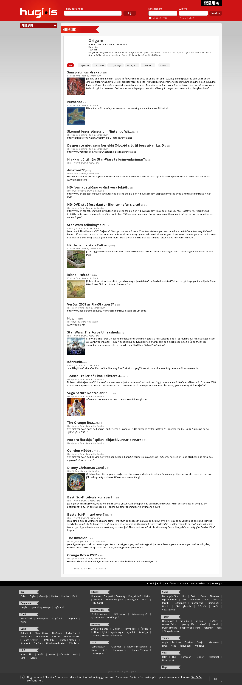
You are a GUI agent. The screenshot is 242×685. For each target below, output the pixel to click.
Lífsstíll (95, 591)
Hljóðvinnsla (119, 614)
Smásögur (144, 632)
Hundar (65, 596)
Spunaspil (25, 643)
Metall (215, 624)
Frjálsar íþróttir (169, 599)
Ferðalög (120, 596)
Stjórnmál (199, 52)
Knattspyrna (197, 602)
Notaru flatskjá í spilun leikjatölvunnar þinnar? (104, 440)
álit (164, 65)
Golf (184, 599)
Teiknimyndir (121, 52)
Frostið (150, 583)
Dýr (22, 591)
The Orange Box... (81, 422)
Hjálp (159, 583)
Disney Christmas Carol (85, 468)
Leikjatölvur (74, 208)
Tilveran (33, 657)
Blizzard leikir (41, 633)
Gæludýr (43, 596)
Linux (164, 645)
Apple (165, 642)
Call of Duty (72, 633)
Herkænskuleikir (72, 636)
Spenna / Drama (140, 650)
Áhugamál (27, 26)
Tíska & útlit (97, 602)
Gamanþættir (98, 646)
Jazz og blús (188, 624)
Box (184, 596)
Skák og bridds (183, 606)
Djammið (189, 52)
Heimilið (98, 599)
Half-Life (56, 636)
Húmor (52, 654)
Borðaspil (57, 633)
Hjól (207, 599)
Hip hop (199, 621)
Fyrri (76, 568)
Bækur (116, 628)
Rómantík (64, 654)
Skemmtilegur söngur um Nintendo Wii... (99, 131)
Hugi (164, 667)
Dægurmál (134, 52)
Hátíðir (71, 471)
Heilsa (104, 55)
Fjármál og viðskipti (41, 607)
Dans (203, 596)
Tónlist (165, 616)
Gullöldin (184, 621)
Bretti (193, 596)
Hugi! (71, 318)
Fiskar (23, 596)
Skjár (94, 642)
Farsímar (176, 642)
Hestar (54, 596)
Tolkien (71, 75)
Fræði (23, 614)
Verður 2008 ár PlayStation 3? (90, 304)
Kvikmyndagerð (136, 55)
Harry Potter (130, 628)
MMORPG (49, 639)
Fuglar (125, 55)
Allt (70, 65)
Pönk (197, 627)
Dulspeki (144, 52)
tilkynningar (115, 65)
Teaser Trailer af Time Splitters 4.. (94, 376)
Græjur (200, 642)
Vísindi (24, 621)
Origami (96, 40)
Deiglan (24, 607)
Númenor (74, 102)
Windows (199, 645)
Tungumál (72, 618)
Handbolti (166, 52)
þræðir (99, 65)
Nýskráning (211, 3)
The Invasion (77, 538)
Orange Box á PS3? (82, 555)
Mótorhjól (214, 656)
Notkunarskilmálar (200, 583)
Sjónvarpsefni (119, 650)
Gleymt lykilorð (186, 18)
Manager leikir (31, 639)
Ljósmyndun (97, 617)
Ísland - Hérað (78, 275)
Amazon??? (76, 170)
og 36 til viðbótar (153, 55)
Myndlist (131, 632)
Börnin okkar (27, 654)
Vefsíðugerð (113, 617)
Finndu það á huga (74, 8)
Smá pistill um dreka (83, 72)
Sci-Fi (70, 162)
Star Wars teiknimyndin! (86, 225)
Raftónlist (208, 627)
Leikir (23, 628)
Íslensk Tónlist (169, 624)
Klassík (203, 624)
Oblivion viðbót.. (80, 450)
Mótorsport (168, 660)
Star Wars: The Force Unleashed (92, 332)
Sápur (94, 650)
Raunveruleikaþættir (137, 646)
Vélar (164, 652)
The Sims (38, 643)
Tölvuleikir (74, 643)
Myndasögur (115, 55)
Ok (215, 679)
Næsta (102, 568)
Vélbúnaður (185, 645)
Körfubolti (214, 602)
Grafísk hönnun (99, 614)
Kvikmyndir (178, 52)
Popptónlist (186, 627)
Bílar (164, 656)
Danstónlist (155, 52)
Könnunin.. (75, 362)
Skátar (145, 599)
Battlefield (26, 633)
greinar (84, 65)
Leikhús (95, 632)
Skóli (98, 55)
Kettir (75, 596)
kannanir (147, 65)
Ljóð (104, 632)
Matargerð (132, 599)
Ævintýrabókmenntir (112, 635)
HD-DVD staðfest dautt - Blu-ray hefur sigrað (103, 204)
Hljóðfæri (213, 621)
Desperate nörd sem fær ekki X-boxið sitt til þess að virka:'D (115, 145)
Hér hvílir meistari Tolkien (88, 245)
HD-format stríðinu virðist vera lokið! (97, 187)
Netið (70, 173)
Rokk (219, 627)
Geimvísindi (26, 618)
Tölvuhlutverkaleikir (55, 643)
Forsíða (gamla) (75, 134)
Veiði (215, 606)
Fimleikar (214, 596)
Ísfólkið (144, 628)
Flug (174, 656)
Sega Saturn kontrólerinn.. (88, 393)
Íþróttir (165, 602)
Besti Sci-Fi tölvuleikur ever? (89, 497)
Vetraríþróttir (169, 609)
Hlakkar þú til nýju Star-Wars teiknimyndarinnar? (106, 159)
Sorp (70, 321)
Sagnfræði (57, 618)
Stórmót (202, 606)
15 (95, 568)
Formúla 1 (186, 656)
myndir (132, 65)
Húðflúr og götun (114, 599)
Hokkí (216, 599)
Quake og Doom (68, 639)
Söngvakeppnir (106, 52)
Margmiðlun (97, 609)
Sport (165, 591)
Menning (95, 624)
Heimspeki (42, 618)
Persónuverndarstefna (176, 583)
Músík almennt (169, 627)
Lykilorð (183, 8)
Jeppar (200, 656)
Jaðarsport (180, 602)
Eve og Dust (26, 636)
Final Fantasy (42, 636)
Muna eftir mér (160, 17)
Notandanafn (155, 8)
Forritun (189, 642)
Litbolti (165, 606)
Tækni (165, 638)
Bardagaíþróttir (170, 596)
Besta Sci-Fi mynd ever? (86, 514)
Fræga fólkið (134, 596)
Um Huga (217, 583)
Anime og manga (99, 628)
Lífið (23, 650)
